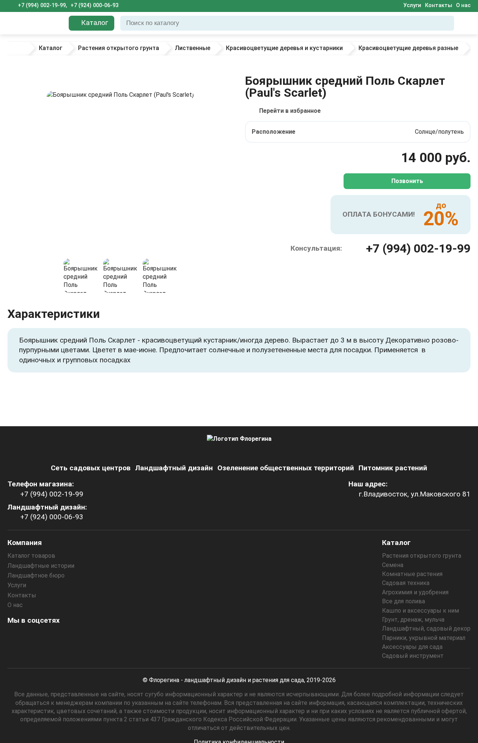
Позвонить (407, 181)
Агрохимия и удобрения (415, 592)
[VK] (55, 637)
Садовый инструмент (413, 655)
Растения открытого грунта (421, 555)
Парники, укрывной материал (423, 637)
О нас (463, 5)
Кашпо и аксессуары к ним (420, 610)
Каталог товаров (31, 555)
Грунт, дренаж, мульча (413, 619)
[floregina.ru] (35, 23)
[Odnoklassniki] (35, 637)
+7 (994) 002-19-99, (42, 5)
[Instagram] (15, 637)
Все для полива (403, 601)
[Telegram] (96, 637)
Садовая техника (405, 582)
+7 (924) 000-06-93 (94, 5)
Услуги (412, 5)
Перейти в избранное (290, 110)
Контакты (438, 5)
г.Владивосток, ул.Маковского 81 (415, 494)
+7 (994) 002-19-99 (418, 248)
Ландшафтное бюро (36, 575)
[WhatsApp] (76, 637)
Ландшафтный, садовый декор (426, 628)
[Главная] (17, 48)
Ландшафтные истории (40, 565)
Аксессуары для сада (412, 646)
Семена (392, 565)
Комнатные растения (412, 574)
